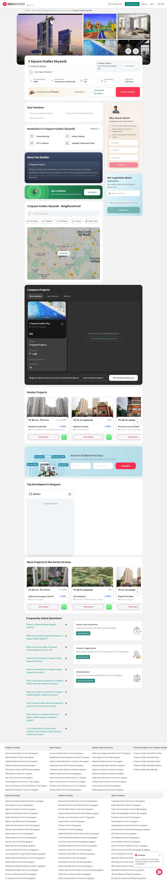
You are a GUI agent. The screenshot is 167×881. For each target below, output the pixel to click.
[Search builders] (70, 494)
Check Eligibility (83, 633)
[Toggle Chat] (159, 872)
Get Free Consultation (85, 681)
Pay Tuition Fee (116, 4)
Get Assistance (83, 657)
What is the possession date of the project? (124, 203)
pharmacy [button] (63, 221)
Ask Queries (124, 210)
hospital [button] (48, 221)
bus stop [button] (33, 221)
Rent (29, 5)
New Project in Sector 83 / (61, 10)
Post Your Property (132, 4)
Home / (28, 10)
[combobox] (66, 213)
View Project (43, 437)
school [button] (78, 221)
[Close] (159, 855)
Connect (122, 165)
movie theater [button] (94, 221)
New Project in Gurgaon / (41, 10)
